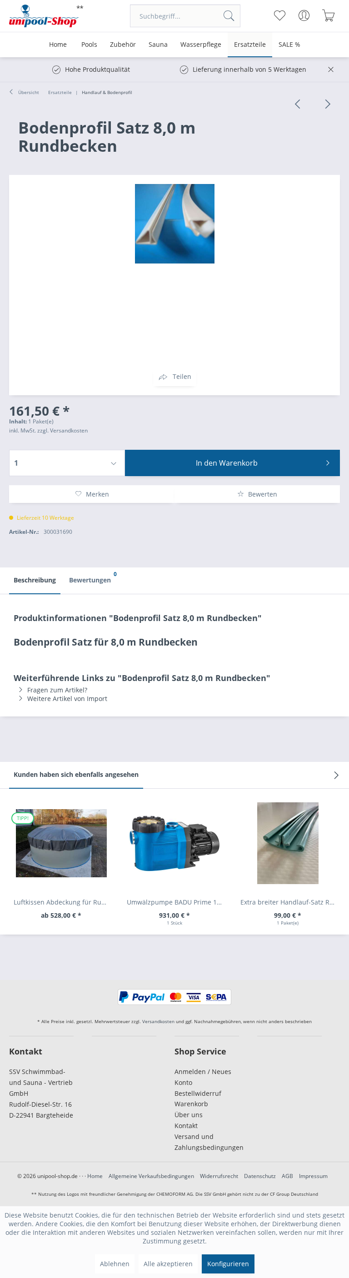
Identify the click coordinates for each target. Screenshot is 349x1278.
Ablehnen (115, 1263)
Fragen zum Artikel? (57, 690)
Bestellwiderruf (197, 1093)
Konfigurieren (228, 1263)
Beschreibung (35, 580)
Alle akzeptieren (168, 1263)
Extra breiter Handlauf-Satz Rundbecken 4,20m (290, 902)
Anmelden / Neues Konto (202, 1077)
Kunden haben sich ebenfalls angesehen (76, 774)
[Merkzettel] (279, 15)
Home (95, 1176)
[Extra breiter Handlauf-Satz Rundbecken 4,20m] (288, 843)
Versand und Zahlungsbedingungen (206, 1142)
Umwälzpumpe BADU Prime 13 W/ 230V (176, 902)
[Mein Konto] (304, 15)
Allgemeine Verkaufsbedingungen (151, 1176)
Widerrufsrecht (219, 1176)
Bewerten (261, 494)
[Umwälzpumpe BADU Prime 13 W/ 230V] (174, 843)
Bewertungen (92, 577)
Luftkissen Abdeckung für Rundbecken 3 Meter (63, 902)
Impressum (313, 1176)
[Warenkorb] (329, 15)
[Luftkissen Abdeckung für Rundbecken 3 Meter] (61, 843)
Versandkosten (158, 1021)
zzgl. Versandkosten (62, 430)
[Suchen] (229, 16)
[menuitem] (185, 16)
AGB (287, 1176)
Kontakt (186, 1125)
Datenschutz (260, 1176)
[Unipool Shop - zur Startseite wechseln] (46, 16)
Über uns (188, 1114)
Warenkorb (191, 1103)
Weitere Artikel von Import (67, 698)
